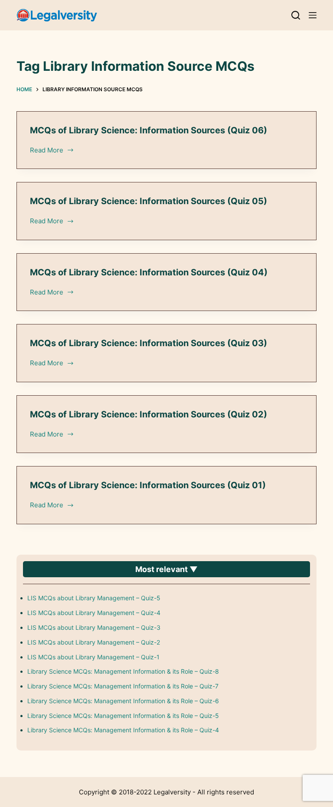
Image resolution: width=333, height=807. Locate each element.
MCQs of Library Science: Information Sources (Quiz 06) (148, 130)
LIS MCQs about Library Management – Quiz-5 (93, 598)
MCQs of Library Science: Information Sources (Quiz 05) (148, 201)
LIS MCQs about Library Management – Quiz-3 (93, 627)
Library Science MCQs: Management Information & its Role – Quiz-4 (123, 730)
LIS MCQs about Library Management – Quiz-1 (93, 657)
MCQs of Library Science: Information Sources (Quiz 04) (149, 272)
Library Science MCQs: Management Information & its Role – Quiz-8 (123, 671)
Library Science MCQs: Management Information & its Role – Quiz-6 (123, 700)
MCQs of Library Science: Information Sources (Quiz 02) (148, 414)
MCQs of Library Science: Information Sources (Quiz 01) (148, 485)
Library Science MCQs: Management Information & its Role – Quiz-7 (123, 686)
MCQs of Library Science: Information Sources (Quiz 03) (148, 343)
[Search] (295, 15)
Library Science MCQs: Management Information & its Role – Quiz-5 (123, 715)
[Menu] (313, 15)
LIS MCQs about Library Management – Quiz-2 (93, 642)
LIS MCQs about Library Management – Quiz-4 (93, 612)
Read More (47, 151)
